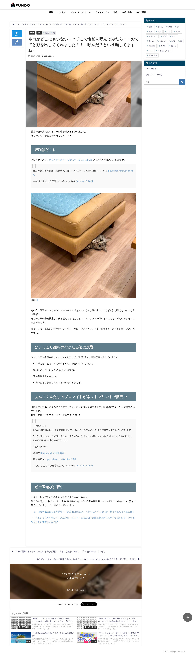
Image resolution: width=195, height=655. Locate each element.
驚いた (160, 27)
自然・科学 (127, 12)
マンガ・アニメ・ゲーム (80, 12)
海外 (159, 31)
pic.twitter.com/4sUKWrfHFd (61, 459)
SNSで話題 (141, 12)
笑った (173, 46)
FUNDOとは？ (152, 69)
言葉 (164, 36)
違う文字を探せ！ (164, 51)
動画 (47, 33)
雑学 (51, 12)
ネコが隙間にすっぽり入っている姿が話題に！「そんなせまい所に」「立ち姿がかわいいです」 (60, 551)
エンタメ (61, 12)
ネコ (168, 31)
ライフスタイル (102, 12)
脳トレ (174, 36)
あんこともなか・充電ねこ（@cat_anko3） (71, 160)
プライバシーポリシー (155, 75)
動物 (115, 12)
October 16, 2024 (84, 181)
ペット (178, 31)
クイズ (163, 46)
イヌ (150, 51)
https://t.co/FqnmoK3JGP (52, 453)
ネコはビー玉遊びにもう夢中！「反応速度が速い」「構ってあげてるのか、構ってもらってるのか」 (84, 511)
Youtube (152, 46)
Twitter (151, 41)
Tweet (16, 35)
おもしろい (153, 36)
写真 (150, 31)
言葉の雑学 (153, 55)
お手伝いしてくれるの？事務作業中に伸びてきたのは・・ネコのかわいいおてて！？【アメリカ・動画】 (87, 559)
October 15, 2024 (84, 465)
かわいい (162, 41)
